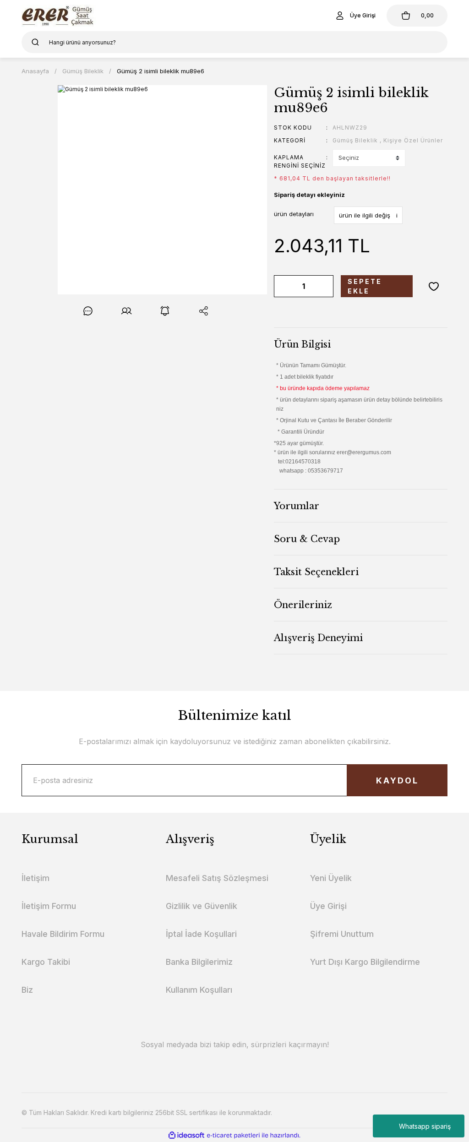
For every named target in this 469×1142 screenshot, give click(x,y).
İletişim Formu (49, 906)
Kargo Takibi (46, 962)
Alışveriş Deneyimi (318, 637)
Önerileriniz (303, 604)
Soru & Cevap (307, 538)
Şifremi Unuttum (342, 934)
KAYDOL (397, 780)
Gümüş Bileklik (355, 140)
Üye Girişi (328, 906)
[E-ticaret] (233, 1135)
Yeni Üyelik (331, 878)
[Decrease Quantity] (282, 286)
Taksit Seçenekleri (316, 571)
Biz (27, 990)
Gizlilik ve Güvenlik (201, 906)
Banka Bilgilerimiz (199, 962)
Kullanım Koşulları (199, 990)
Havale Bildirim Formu (63, 934)
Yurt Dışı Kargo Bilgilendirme (365, 962)
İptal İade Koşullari (201, 934)
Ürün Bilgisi (302, 344)
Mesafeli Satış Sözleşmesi (217, 878)
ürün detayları (294, 214)
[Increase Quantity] (324, 286)
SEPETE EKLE (365, 286)
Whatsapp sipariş (425, 1126)
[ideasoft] (186, 1135)
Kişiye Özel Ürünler (413, 140)
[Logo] (59, 16)
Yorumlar (296, 505)
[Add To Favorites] (433, 286)
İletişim (35, 878)
